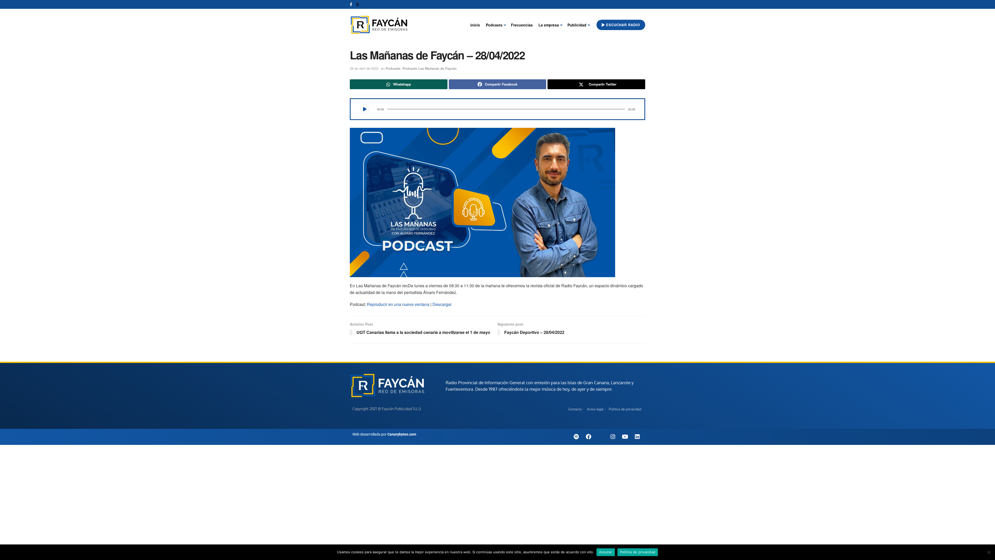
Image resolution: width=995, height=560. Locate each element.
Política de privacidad (625, 409)
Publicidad (576, 24)
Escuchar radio (622, 24)
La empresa (548, 24)
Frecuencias (522, 24)
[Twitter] (600, 436)
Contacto (575, 409)
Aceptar (605, 552)
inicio (475, 24)
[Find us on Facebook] (351, 4)
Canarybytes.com (401, 434)
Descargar (442, 304)
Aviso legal (595, 409)
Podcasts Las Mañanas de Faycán (429, 68)
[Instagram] (612, 436)
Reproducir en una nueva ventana (398, 304)
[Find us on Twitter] (357, 4)
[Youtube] (625, 436)
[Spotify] (576, 436)
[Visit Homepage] (379, 25)
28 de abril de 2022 (364, 68)
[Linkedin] (637, 436)
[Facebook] (588, 436)
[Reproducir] (364, 109)
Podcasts (494, 24)
